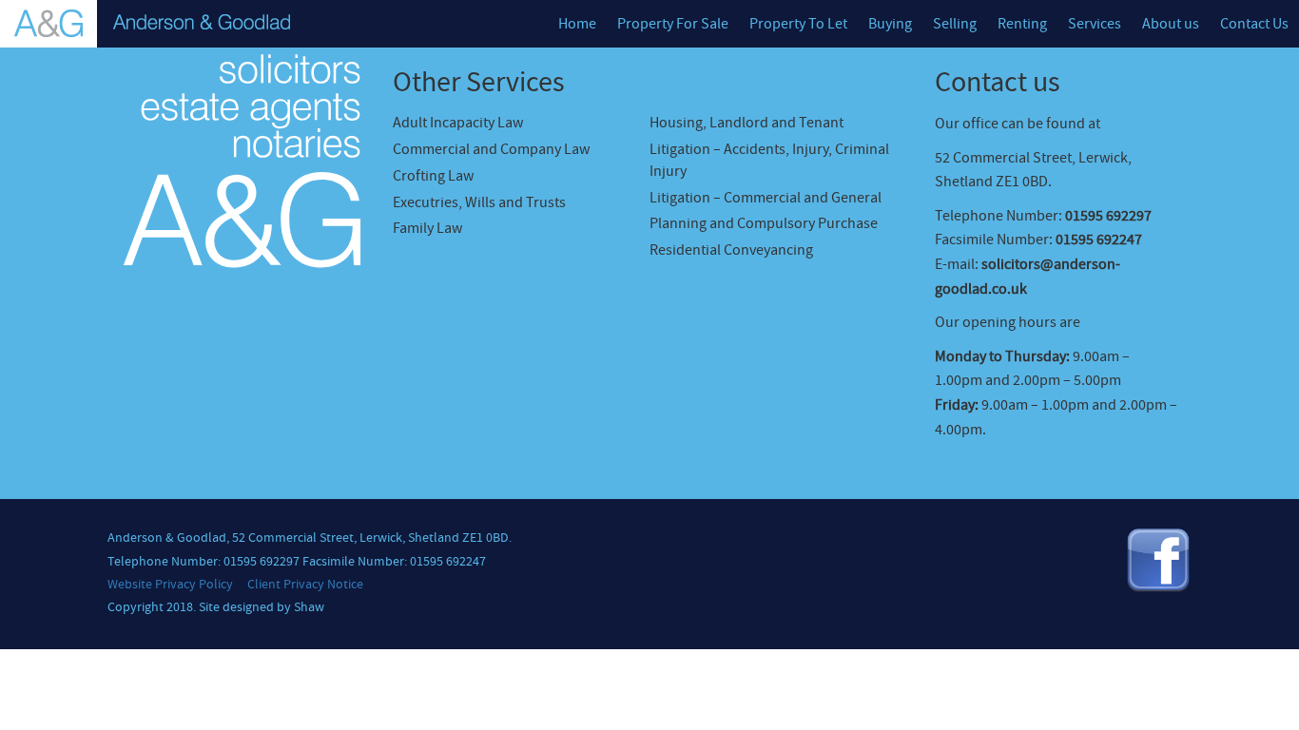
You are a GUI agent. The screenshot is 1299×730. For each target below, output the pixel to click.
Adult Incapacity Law (458, 122)
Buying (890, 23)
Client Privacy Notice (305, 584)
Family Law (427, 228)
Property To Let (798, 23)
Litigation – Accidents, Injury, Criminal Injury (769, 160)
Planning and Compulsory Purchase (764, 223)
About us (1170, 23)
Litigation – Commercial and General (766, 197)
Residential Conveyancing (731, 249)
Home (577, 23)
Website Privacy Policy (170, 584)
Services (1094, 23)
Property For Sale (672, 23)
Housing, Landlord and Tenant (746, 122)
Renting (1022, 23)
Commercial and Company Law (491, 149)
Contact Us (1254, 23)
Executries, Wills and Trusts (479, 202)
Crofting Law (433, 175)
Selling (955, 23)
